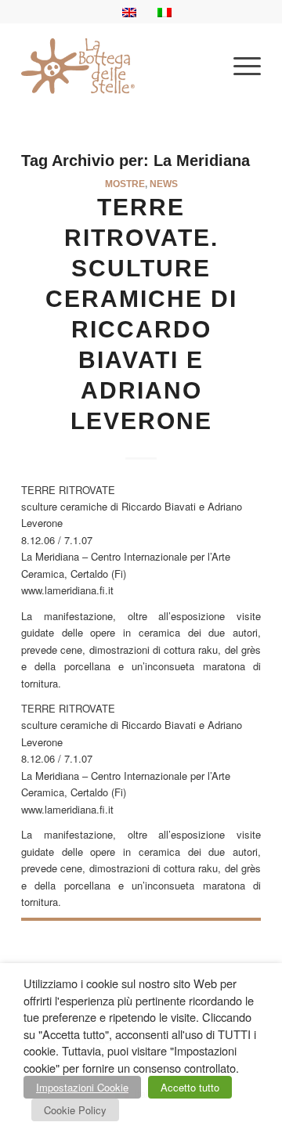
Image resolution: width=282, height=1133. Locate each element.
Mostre (125, 184)
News (164, 184)
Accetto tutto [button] (190, 1087)
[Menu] (239, 65)
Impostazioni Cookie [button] (82, 1087)
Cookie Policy (75, 1109)
